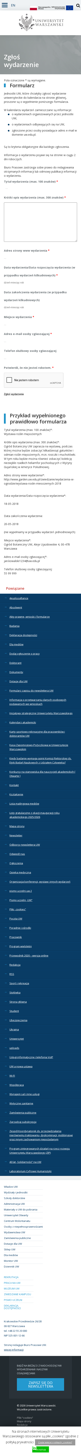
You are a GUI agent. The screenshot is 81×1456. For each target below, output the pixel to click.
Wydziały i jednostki (16, 1192)
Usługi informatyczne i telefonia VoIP (31, 1057)
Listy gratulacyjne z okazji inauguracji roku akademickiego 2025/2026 (34, 815)
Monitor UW (11, 1261)
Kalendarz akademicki (22, 722)
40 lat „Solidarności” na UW (25, 1162)
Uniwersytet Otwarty (16, 1215)
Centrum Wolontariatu (17, 1221)
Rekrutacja (11, 1277)
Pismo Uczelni (13, 1300)
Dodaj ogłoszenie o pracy (24, 653)
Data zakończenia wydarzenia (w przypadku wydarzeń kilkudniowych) (35, 296)
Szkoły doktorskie (14, 1198)
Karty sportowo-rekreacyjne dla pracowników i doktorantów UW (37, 734)
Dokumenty (16, 672)
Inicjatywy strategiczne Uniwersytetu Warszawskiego (41, 713)
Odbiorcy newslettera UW (24, 844)
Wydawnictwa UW (14, 1232)
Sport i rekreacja (19, 983)
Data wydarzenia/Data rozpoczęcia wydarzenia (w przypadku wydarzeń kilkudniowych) (39, 271)
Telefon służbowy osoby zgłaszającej (30, 351)
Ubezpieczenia (18, 1020)
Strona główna (18, 1001)
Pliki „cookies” (17, 909)
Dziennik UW (11, 1266)
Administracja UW (14, 1204)
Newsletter (15, 835)
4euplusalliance (18, 598)
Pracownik (15, 937)
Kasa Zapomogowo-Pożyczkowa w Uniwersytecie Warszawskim (38, 747)
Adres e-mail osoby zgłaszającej (28, 334)
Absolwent (15, 607)
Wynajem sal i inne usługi (24, 1094)
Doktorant (15, 663)
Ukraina (14, 1029)
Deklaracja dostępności (23, 635)
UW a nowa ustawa (20, 1066)
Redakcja (14, 965)
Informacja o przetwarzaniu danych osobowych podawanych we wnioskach (37, 702)
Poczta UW (15, 918)
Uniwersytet (16, 1038)
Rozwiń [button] (4, 4)
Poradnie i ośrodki (20, 928)
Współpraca (16, 1085)
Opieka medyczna (20, 872)
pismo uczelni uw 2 (20, 891)
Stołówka (14, 992)
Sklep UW (9, 1249)
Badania (14, 626)
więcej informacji (14, 1349)
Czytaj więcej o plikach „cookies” (55, 1442)
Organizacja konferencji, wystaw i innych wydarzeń (39, 881)
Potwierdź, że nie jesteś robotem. (29, 368)
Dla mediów (16, 644)
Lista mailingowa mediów (24, 803)
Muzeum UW (11, 1288)
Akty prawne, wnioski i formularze (29, 616)
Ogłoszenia (16, 863)
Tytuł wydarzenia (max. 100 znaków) (31, 181)
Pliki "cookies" (25, 1417)
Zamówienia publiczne (22, 1112)
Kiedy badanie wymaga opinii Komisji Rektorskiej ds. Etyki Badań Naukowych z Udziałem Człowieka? (40, 760)
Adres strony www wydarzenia (27, 250)
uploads (14, 1048)
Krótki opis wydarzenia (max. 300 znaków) (35, 197)
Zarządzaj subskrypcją (22, 1122)
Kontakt (14, 785)
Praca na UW (12, 1283)
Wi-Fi (12, 1075)
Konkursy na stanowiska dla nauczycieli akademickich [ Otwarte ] (42, 774)
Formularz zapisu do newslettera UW (31, 690)
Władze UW (11, 1186)
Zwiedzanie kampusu (17, 1294)
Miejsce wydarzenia (19, 317)
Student (14, 1011)
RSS (11, 974)
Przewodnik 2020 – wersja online (28, 955)
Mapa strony (17, 826)
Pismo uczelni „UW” (20, 900)
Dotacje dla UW (18, 681)
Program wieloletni (20, 946)
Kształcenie (16, 794)
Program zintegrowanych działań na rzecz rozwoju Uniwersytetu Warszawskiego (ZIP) (39, 1150)
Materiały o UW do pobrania (20, 1209)
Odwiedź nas (17, 854)
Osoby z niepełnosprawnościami (23, 1226)
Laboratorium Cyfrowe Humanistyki (30, 1171)
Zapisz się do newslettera (40, 1384)
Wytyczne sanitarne (21, 1103)
